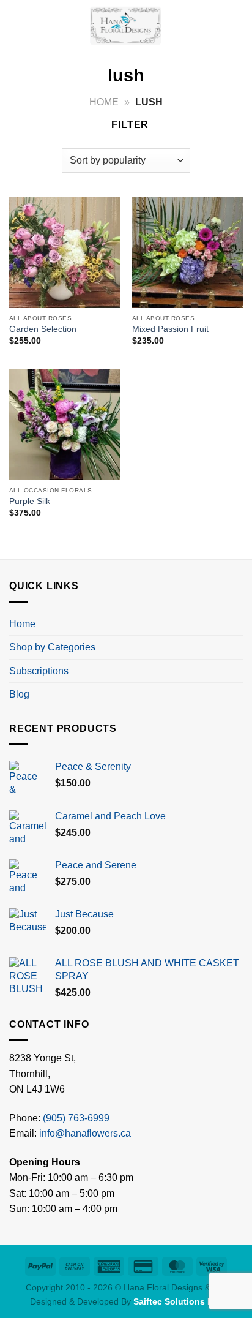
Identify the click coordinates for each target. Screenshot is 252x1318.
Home (104, 102)
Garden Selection (42, 329)
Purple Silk (29, 501)
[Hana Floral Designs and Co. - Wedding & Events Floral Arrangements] (126, 24)
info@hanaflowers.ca (85, 1133)
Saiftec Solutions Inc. (178, 1301)
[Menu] (16, 24)
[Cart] (237, 24)
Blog (19, 694)
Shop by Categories (52, 647)
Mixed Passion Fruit (170, 329)
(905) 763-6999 (76, 1118)
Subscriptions (39, 671)
